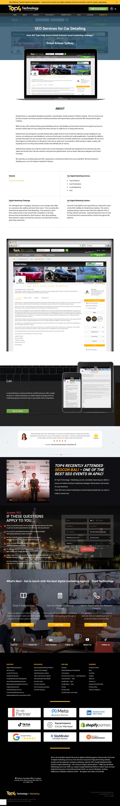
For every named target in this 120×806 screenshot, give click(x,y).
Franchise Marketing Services (15, 692)
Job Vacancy (65, 673)
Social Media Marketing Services (16, 681)
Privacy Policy (93, 687)
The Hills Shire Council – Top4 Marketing (73, 676)
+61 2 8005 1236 (28, 782)
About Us (91, 678)
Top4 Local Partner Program (42, 676)
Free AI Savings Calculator (42, 687)
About (25, 15)
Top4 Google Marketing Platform (43, 667)
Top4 (106, 767)
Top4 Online (32, 799)
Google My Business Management (17, 678)
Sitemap (63, 667)
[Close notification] (116, 2)
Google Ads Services (13, 676)
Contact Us (103, 15)
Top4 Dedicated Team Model (42, 678)
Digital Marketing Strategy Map (70, 670)
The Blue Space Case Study (69, 692)
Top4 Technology (22, 799)
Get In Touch (18, 411)
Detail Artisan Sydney (16, 181)
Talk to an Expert (98, 9)
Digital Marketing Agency (14, 667)
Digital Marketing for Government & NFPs (19, 695)
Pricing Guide (65, 690)
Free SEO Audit (38, 681)
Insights (91, 676)
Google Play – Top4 (67, 681)
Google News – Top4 (67, 684)
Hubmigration (64, 440)
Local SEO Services (12, 673)
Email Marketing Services (14, 690)
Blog (79, 15)
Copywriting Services (13, 687)
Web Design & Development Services (17, 684)
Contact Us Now (96, 625)
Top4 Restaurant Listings (41, 673)
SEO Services (10, 670)
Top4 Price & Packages (40, 670)
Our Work (90, 15)
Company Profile (66, 15)
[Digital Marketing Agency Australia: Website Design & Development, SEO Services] (23, 8)
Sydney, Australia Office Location (29, 778)
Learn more (102, 2)
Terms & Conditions (94, 690)
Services (36, 15)
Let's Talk (59, 625)
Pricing (63, 687)
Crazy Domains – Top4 (68, 678)
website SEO (89, 762)
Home (14, 15)
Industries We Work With (96, 684)
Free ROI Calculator (39, 684)
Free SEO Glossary (39, 690)
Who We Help (50, 15)
